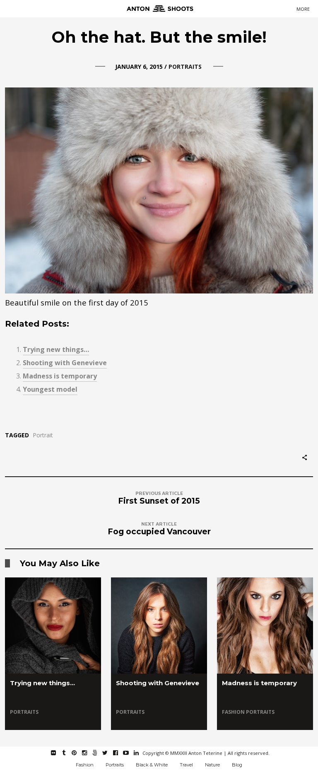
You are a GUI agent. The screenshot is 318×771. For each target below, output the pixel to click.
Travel (186, 765)
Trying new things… (56, 349)
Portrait (43, 435)
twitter (109, 752)
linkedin (140, 752)
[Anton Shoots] (159, 9)
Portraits (185, 66)
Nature (212, 765)
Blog (237, 765)
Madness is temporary (60, 376)
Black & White (152, 765)
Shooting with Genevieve (65, 362)
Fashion (234, 711)
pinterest (78, 752)
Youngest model (50, 389)
